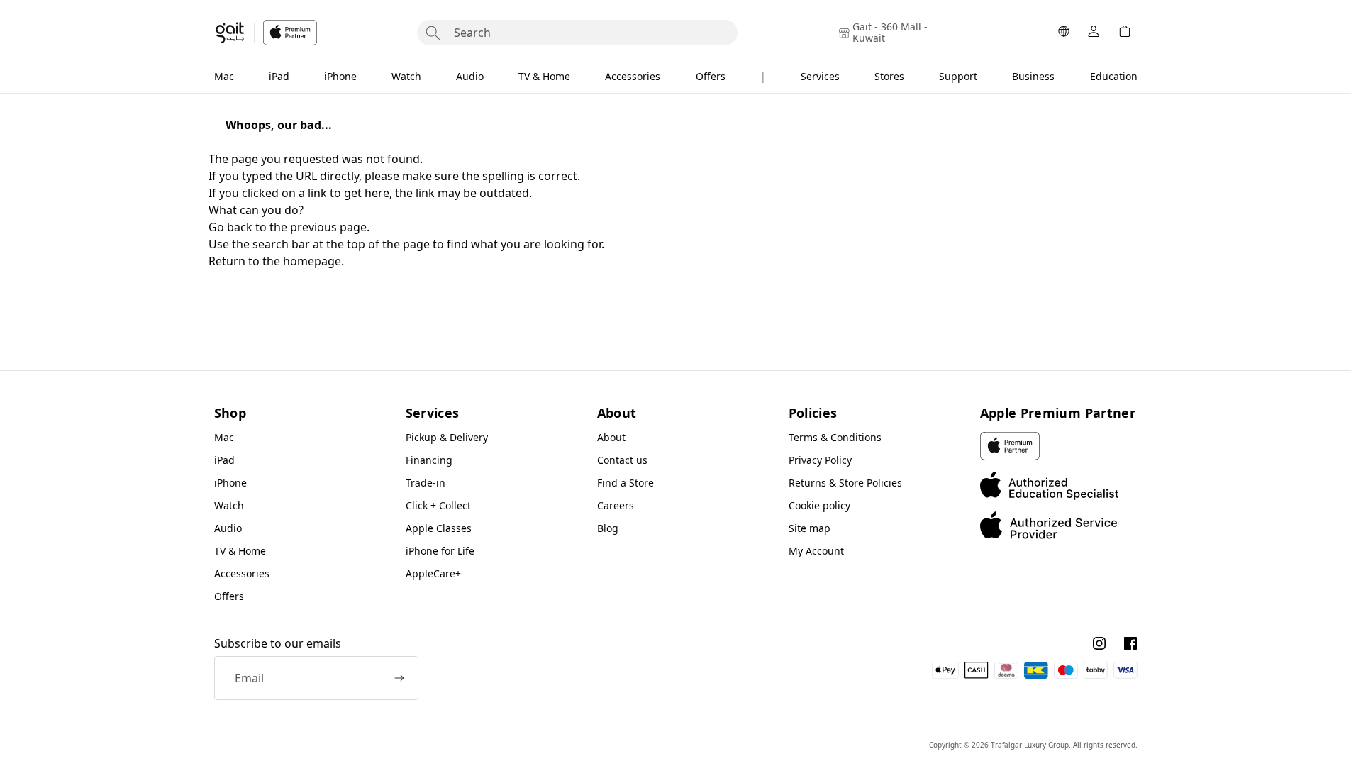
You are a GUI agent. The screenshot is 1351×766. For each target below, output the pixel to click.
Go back (230, 227)
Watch (406, 76)
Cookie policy (819, 505)
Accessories (632, 76)
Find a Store (625, 482)
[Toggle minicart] (1125, 32)
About (611, 437)
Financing (429, 460)
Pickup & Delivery (447, 437)
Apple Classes (439, 528)
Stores (889, 76)
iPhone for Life (440, 550)
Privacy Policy (820, 460)
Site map (809, 528)
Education (1114, 76)
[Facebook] (1130, 643)
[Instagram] (1099, 643)
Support (958, 76)
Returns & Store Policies (845, 482)
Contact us (622, 460)
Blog (607, 528)
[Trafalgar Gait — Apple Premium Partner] (265, 32)
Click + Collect (438, 505)
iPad (279, 76)
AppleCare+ (433, 573)
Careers (615, 505)
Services (820, 76)
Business (1033, 76)
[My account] (1093, 32)
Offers (710, 76)
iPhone (340, 76)
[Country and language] (1063, 32)
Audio (470, 76)
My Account (816, 550)
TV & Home (544, 76)
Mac (224, 76)
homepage (312, 261)
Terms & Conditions (835, 437)
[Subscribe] (399, 678)
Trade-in (425, 482)
